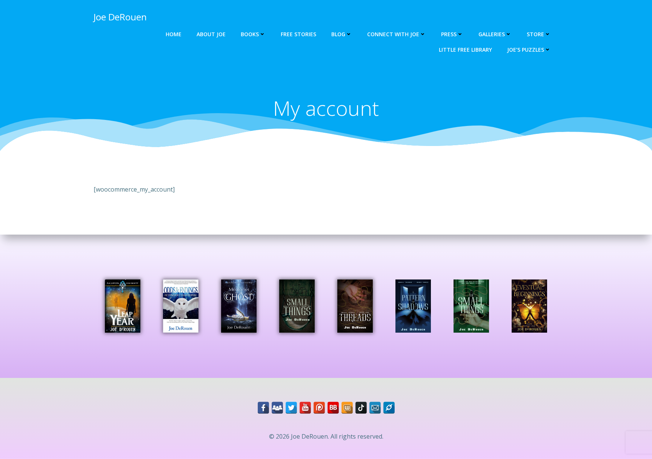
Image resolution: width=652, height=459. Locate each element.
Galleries (491, 34)
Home (173, 34)
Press (449, 34)
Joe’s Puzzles (525, 49)
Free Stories (298, 34)
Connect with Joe (393, 34)
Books (250, 34)
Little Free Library (465, 49)
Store (535, 34)
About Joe (211, 34)
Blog (338, 34)
